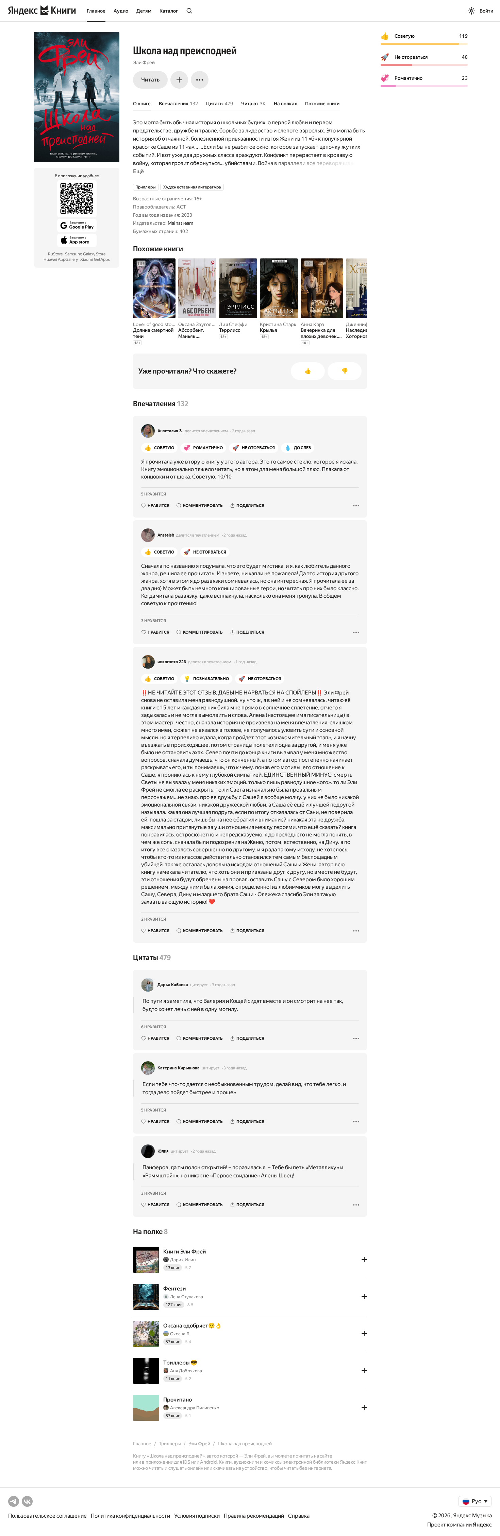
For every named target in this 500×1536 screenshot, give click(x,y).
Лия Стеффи (233, 324)
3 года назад (223, 984)
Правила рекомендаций (254, 1516)
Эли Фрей (144, 62)
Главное (96, 11)
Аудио (121, 11)
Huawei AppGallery (61, 259)
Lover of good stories (156, 324)
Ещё (138, 171)
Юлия (163, 1151)
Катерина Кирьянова (178, 1068)
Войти (486, 11)
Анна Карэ (312, 324)
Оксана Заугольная (200, 324)
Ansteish (165, 535)
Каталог (169, 11)
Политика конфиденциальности (130, 1516)
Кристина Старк (278, 324)
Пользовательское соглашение (47, 1516)
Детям (143, 11)
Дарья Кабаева (172, 984)
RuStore (55, 254)
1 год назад (245, 661)
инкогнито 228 (171, 661)
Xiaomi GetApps (95, 259)
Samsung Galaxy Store (85, 254)
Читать (150, 79)
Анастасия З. (170, 431)
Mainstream (181, 223)
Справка (299, 1516)
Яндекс (482, 1524)
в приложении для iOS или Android (179, 1462)
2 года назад (243, 431)
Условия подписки (197, 1516)
